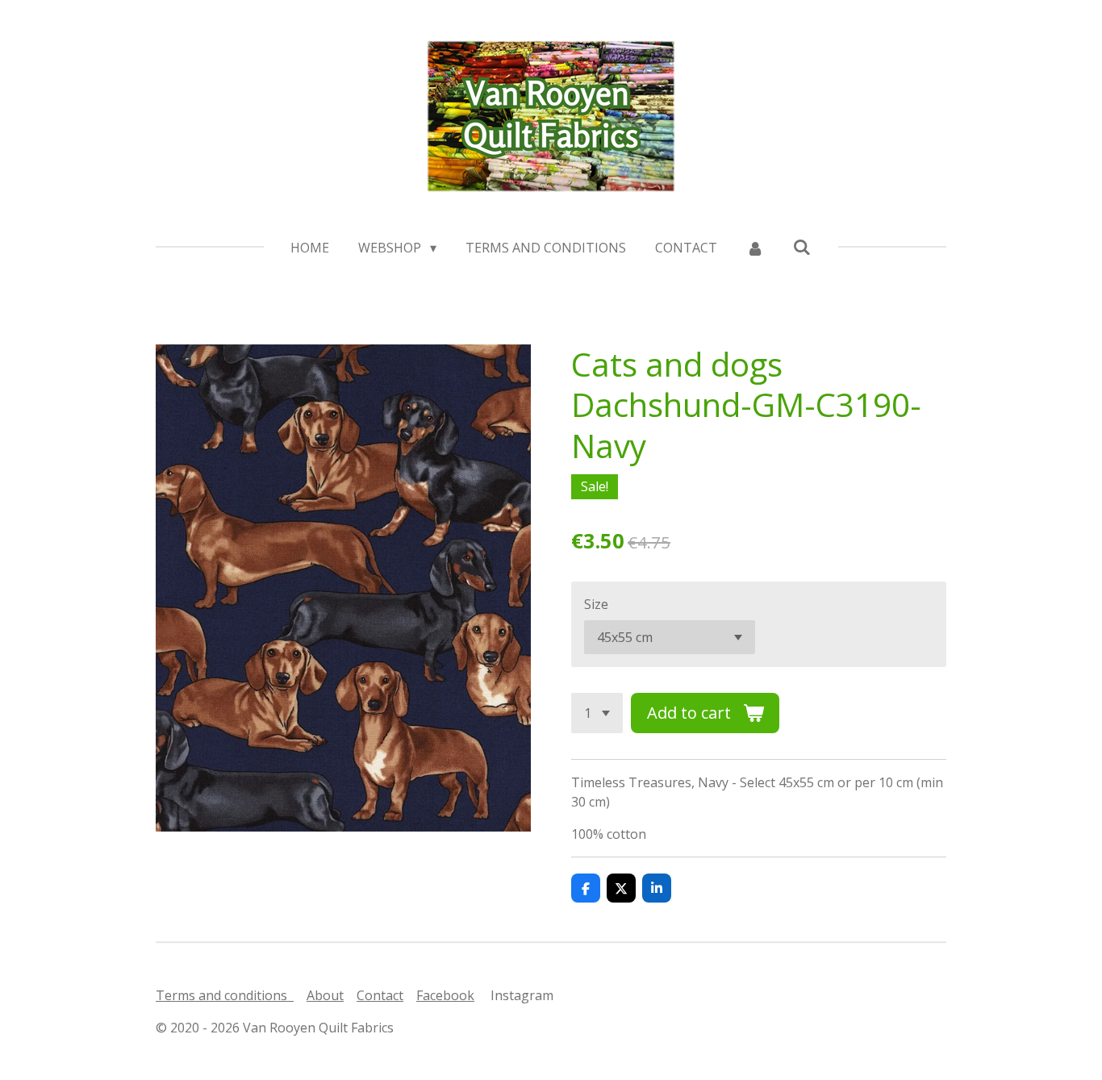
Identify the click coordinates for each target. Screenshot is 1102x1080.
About (325, 995)
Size (596, 604)
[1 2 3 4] (597, 713)
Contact (380, 995)
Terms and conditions (225, 995)
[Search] (802, 247)
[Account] (755, 247)
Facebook (445, 995)
